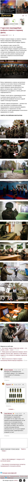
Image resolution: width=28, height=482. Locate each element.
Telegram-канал (10, 477)
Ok (20, 480)
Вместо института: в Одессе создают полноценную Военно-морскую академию (11, 359)
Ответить (6, 380)
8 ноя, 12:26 (17, 370)
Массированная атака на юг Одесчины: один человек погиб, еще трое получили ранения (7, 11)
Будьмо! (8, 384)
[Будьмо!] (3, 384)
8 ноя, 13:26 (17, 384)
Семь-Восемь (8, 413)
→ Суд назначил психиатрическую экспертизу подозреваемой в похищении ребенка (12, 465)
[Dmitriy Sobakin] (1, 370)
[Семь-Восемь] (1, 413)
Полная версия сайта (4, 476)
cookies (16, 480)
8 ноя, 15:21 (18, 413)
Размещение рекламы (14, 476)
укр (23, 15)
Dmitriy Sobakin (8, 370)
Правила (23, 449)
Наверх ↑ (4, 450)
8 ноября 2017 (4, 35)
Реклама (14, 25)
